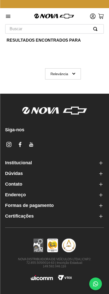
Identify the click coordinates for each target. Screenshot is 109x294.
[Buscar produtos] (96, 29)
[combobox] (54, 29)
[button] (8, 17)
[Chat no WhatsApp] (95, 283)
